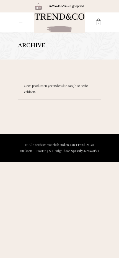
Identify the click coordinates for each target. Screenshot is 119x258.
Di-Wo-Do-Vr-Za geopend (65, 6)
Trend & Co (85, 145)
